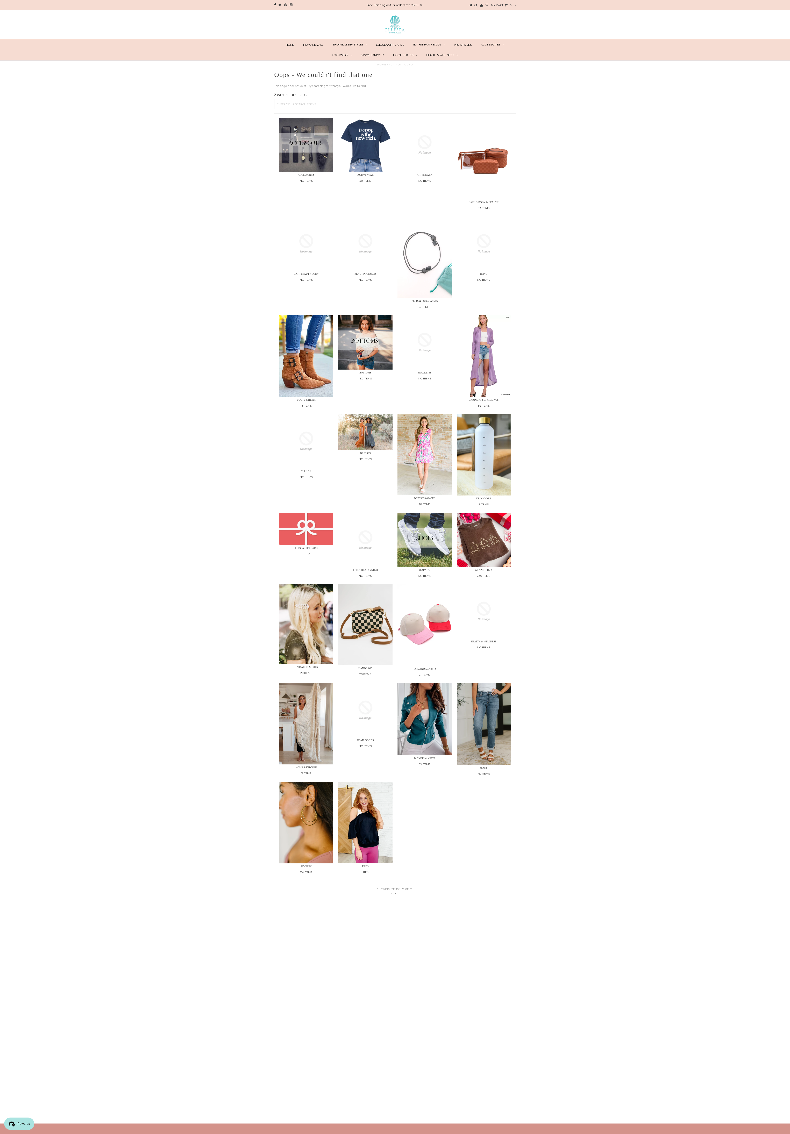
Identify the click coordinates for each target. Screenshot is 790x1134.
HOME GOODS (403, 55)
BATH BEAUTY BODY (427, 44)
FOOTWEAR (340, 55)
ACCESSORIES (491, 44)
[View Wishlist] (487, 5)
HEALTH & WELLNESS (440, 55)
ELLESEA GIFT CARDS (390, 44)
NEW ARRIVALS (313, 44)
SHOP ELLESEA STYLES (348, 44)
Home (381, 64)
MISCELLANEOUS (372, 55)
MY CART (501, 5)
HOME (290, 44)
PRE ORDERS (463, 44)
